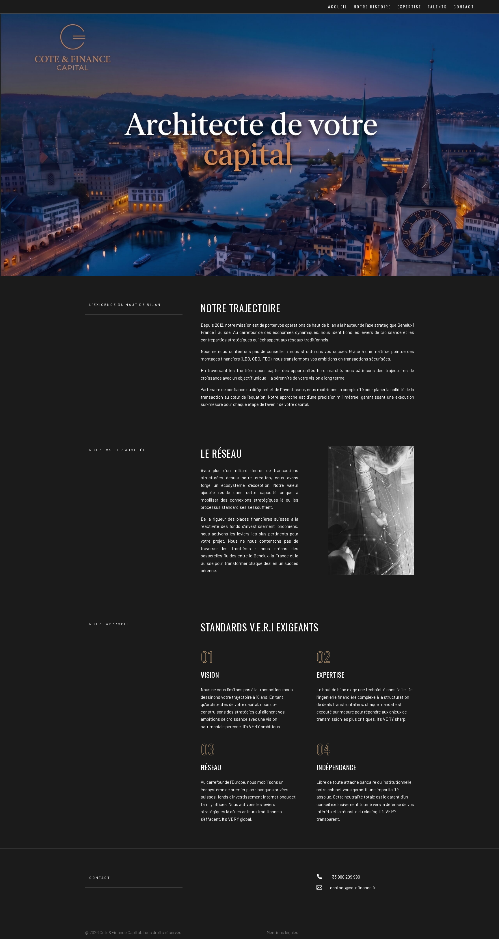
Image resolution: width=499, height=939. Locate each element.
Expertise (409, 7)
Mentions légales (282, 932)
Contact (463, 7)
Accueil (337, 7)
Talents (437, 7)
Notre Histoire (372, 7)
